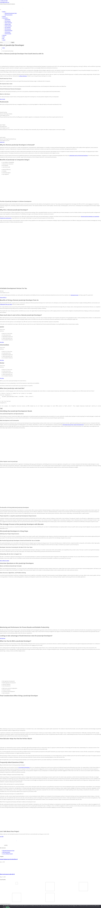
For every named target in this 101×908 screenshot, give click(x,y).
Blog (3, 38)
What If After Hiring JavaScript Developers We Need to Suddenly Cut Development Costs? (18, 801)
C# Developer (7, 19)
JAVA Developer (8, 28)
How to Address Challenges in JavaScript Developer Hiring (11, 774)
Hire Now (2, 342)
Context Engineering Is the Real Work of (9, 859)
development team (74, 295)
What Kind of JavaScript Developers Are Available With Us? (11, 793)
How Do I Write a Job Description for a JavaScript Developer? (12, 784)
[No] (9, 907)
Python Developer (8, 22)
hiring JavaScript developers (24, 767)
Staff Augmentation (8, 14)
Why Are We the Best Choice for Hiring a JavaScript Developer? (12, 765)
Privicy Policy (91, 905)
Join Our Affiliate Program (7, 853)
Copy (1, 408)
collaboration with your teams (6, 304)
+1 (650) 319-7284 (4, 0)
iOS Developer (7, 32)
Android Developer (8, 30)
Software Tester (8, 24)
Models (3, 11)
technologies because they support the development (73, 424)
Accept (7, 907)
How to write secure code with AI (7, 874)
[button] (50, 765)
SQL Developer (8, 27)
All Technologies (8, 33)
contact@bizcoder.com (4, 2)
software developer (23, 76)
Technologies (4, 17)
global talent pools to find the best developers (78, 155)
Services (4, 16)
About (3, 36)
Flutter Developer (8, 25)
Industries (4, 35)
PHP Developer (8, 21)
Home (3, 47)
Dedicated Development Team (11, 13)
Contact (3, 39)
